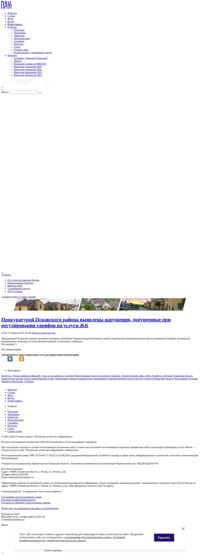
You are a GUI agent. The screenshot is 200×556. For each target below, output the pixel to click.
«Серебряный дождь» (19, 288)
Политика (19, 30)
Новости (12, 13)
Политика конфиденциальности (18, 500)
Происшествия (22, 38)
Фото (10, 18)
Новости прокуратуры (43, 333)
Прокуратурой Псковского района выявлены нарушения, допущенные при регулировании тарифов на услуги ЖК (86, 322)
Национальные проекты (20, 283)
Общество (19, 35)
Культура (18, 44)
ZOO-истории (15, 291)
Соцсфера (19, 41)
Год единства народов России (23, 280)
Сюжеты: (6, 274)
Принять (164, 537)
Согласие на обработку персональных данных (25, 502)
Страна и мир (21, 49)
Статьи (11, 16)
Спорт (17, 47)
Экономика (20, 32)
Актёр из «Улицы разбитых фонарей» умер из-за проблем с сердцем (37, 375)
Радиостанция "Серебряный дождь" (33, 52)
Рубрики (12, 27)
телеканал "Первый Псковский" (31, 58)
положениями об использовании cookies (88, 537)
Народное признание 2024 (28, 69)
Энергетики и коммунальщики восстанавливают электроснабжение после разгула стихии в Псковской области (114, 378)
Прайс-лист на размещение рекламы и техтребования (29, 508)
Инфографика (15, 24)
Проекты (12, 55)
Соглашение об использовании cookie (21, 497)
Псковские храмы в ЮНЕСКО (30, 63)
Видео (11, 21)
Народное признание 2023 (28, 72)
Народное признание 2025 (28, 66)
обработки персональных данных (66, 540)
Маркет (18, 61)
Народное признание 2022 (28, 75)
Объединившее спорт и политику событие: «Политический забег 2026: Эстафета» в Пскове (123, 375)
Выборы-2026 (15, 285)
